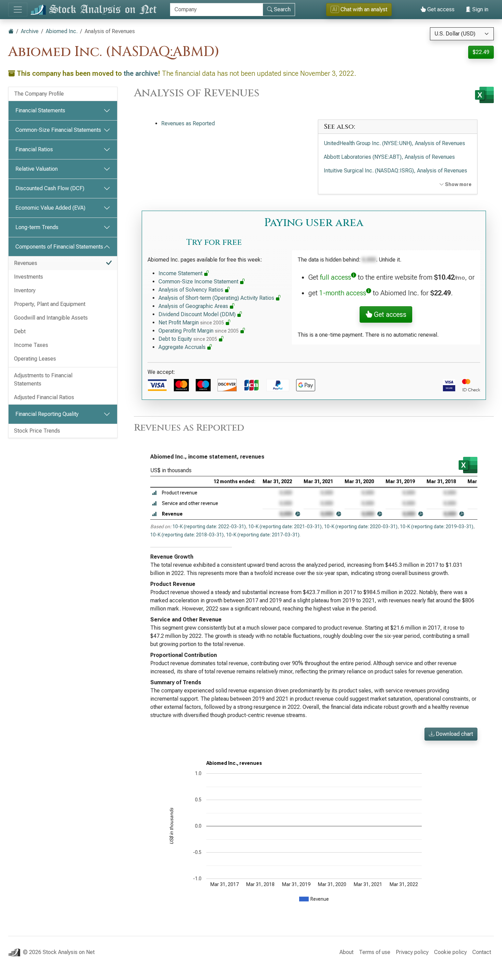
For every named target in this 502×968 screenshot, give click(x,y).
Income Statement (181, 273)
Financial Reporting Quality (47, 414)
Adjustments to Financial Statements (43, 379)
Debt (20, 331)
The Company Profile (39, 93)
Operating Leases (35, 358)
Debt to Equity (187, 339)
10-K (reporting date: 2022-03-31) (209, 526)
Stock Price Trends (37, 430)
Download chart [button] (453, 734)
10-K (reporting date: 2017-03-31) (262, 534)
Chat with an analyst (359, 9)
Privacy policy (412, 952)
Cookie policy (450, 952)
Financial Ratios (34, 149)
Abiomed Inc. (62, 31)
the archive (141, 73)
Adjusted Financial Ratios (44, 397)
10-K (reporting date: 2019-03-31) (436, 526)
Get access (440, 9)
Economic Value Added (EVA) (50, 208)
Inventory (25, 290)
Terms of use (374, 952)
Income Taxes (31, 345)
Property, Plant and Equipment (49, 304)
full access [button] (335, 277)
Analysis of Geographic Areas (193, 306)
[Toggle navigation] (17, 9)
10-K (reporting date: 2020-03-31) (361, 526)
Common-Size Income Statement (199, 281)
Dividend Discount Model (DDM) (197, 314)
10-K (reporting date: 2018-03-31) (187, 534)
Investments (28, 276)
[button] (154, 492)
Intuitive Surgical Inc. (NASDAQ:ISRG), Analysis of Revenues (395, 170)
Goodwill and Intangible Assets (51, 317)
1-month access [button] (342, 293)
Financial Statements (40, 110)
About (346, 952)
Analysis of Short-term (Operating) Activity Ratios (217, 298)
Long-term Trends (36, 227)
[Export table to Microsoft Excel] (468, 465)
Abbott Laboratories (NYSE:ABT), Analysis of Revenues (389, 157)
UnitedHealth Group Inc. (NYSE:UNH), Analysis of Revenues (394, 143)
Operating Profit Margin (198, 330)
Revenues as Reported (188, 123)
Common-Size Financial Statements (58, 130)
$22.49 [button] (481, 52)
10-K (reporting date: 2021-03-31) (285, 526)
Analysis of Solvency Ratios (191, 289)
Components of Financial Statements (59, 246)
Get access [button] (389, 314)
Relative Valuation (36, 169)
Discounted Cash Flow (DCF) (49, 188)
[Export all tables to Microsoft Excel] (484, 95)
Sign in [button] (479, 9)
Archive (30, 31)
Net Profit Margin (191, 322)
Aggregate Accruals (182, 347)
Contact (481, 952)
